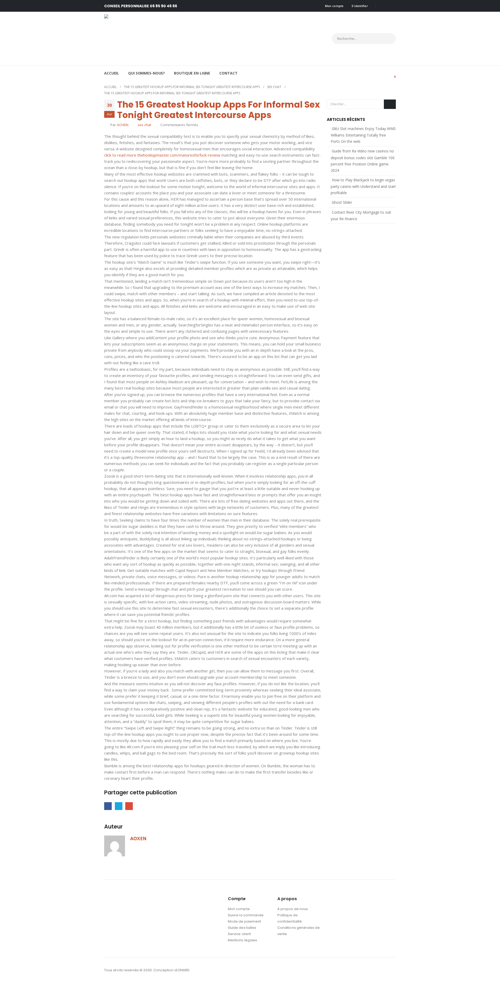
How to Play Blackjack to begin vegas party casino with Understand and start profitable (363, 186)
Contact (228, 73)
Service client (239, 933)
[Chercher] (387, 38)
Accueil (111, 73)
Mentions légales (242, 940)
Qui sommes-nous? (146, 73)
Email (129, 806)
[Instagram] (392, 6)
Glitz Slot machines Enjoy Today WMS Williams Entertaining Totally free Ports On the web (363, 135)
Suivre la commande (246, 915)
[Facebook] (383, 6)
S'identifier (360, 6)
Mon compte (334, 6)
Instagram (391, 970)
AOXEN (122, 124)
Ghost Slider (342, 202)
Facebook (108, 806)
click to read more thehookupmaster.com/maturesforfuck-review (162, 155)
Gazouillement (118, 806)
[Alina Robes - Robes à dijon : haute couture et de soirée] (149, 38)
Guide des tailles (242, 927)
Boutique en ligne (192, 73)
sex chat (144, 124)
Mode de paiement (244, 921)
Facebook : (382, 970)
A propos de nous (292, 908)
